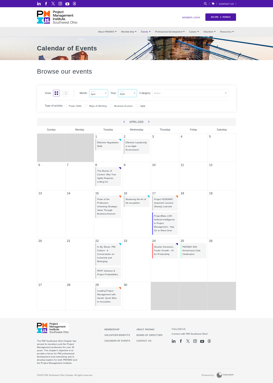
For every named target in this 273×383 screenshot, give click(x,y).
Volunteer (208, 31)
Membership (127, 31)
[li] (39, 3)
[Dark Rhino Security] (225, 375)
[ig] (60, 3)
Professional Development (168, 31)
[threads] (74, 3)
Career (193, 31)
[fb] (46, 3)
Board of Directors (149, 335)
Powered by (208, 375)
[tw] (53, 3)
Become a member (221, 17)
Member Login (191, 17)
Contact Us (226, 4)
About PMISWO (106, 31)
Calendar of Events (117, 340)
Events (144, 31)
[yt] (67, 4)
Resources (225, 31)
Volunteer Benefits (117, 335)
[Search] (205, 4)
